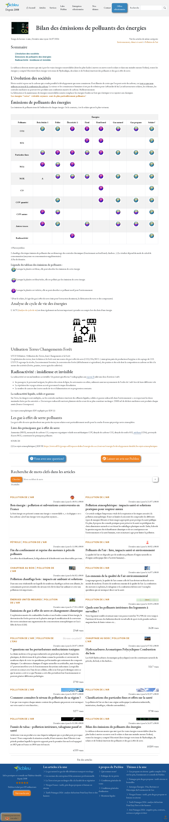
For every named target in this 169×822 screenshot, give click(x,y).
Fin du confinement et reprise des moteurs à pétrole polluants (42, 552)
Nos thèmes (95, 8)
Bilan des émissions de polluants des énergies (113, 727)
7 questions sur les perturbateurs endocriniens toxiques (44, 649)
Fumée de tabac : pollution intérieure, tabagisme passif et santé (46, 729)
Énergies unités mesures (26, 599)
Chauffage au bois (22, 568)
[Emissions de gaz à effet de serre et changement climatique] (72, 599)
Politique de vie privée (110, 776)
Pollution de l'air (151, 42)
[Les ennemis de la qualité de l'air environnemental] (147, 568)
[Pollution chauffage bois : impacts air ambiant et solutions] (72, 568)
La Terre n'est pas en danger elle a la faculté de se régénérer (70, 780)
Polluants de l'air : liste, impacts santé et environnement (120, 550)
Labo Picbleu (63, 8)
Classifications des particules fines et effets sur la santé (119, 697)
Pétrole (15, 542)
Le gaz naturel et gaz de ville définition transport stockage (69, 771)
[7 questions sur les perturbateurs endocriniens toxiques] (72, 638)
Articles (42, 7)
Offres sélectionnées (119, 8)
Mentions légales (108, 795)
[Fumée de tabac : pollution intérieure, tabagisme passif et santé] (72, 718)
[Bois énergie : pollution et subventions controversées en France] (72, 497)
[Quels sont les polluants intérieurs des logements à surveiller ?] (147, 599)
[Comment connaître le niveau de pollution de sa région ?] (72, 689)
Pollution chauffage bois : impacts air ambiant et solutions (46, 579)
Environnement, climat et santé (130, 42)
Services (53, 7)
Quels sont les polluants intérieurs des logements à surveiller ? (117, 609)
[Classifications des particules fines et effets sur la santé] (147, 689)
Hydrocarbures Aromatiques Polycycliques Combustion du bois (121, 651)
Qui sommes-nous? (109, 771)
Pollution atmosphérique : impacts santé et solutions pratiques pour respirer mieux (118, 507)
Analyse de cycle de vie (27, 310)
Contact (107, 7)
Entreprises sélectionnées (78, 8)
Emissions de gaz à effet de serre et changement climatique (46, 610)
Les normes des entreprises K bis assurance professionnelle (69, 776)
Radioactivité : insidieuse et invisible (33, 60)
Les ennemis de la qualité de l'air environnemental (117, 576)
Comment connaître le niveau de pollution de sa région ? (45, 697)
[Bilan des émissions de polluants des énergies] (147, 718)
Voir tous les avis (22, 793)
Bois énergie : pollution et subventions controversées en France (45, 507)
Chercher (16, 479)
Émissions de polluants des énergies (33, 57)
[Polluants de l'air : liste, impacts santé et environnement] (147, 542)
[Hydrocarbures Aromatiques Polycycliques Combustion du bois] (147, 638)
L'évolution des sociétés (27, 53)
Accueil (32, 7)
